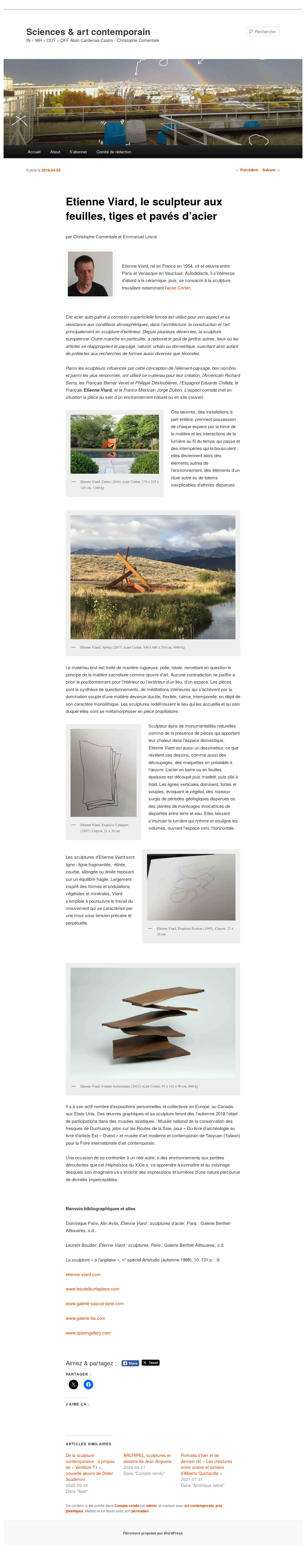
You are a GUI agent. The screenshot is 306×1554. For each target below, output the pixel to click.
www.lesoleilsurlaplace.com (93, 1288)
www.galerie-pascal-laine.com (95, 1303)
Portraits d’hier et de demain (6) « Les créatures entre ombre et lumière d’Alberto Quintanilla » (206, 1464)
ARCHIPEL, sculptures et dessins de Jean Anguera (147, 1458)
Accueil (34, 152)
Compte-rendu (126, 1505)
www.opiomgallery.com (88, 1332)
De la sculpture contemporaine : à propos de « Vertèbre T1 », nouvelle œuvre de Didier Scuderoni (90, 1467)
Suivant (271, 169)
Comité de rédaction (114, 152)
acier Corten (179, 287)
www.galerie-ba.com (85, 1318)
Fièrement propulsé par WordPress (153, 1533)
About (55, 152)
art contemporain (199, 1505)
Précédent (247, 169)
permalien (140, 1511)
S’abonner (78, 152)
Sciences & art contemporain (88, 31)
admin (151, 1505)
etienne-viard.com (83, 1274)
